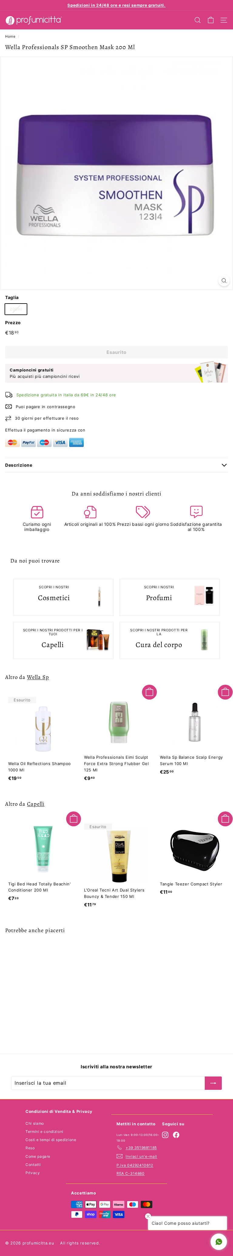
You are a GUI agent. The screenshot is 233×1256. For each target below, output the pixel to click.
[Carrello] (211, 20)
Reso (30, 1148)
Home (10, 36)
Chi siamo (34, 1123)
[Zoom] (224, 280)
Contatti (33, 1164)
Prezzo (13, 322)
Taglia (12, 297)
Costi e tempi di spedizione (50, 1139)
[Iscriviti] (213, 1083)
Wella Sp (38, 677)
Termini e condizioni (44, 1131)
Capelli (35, 804)
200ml (16, 309)
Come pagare (37, 1156)
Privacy (32, 1172)
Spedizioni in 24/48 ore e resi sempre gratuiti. (116, 5)
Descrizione (18, 465)
